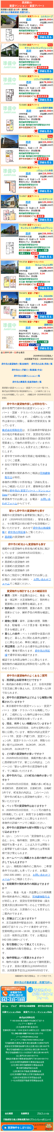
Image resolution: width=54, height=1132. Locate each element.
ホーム (5, 1005)
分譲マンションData (11, 1011)
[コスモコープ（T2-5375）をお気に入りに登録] (36, 37)
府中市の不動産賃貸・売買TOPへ (33, 982)
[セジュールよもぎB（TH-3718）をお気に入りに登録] (36, 288)
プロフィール (43, 1113)
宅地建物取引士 (41, 896)
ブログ (14, 1005)
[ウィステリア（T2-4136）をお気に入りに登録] (36, 162)
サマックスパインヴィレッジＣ (39, 48)
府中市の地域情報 (27, 1005)
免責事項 (25, 1113)
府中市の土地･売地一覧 (41, 364)
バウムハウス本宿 (45, 170)
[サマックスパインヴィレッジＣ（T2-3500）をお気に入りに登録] (36, 71)
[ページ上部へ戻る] (48, 1127)
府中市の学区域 (16, 532)
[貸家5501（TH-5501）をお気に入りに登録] (36, 348)
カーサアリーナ (46, 199)
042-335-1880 (21, 1033)
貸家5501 (48, 325)
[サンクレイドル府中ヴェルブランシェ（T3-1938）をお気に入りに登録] (36, 257)
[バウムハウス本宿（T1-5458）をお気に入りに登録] (36, 191)
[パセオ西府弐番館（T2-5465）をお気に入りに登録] (36, 131)
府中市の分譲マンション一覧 (27, 376)
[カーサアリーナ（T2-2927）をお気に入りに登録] (36, 220)
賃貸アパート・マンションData (37, 1011)
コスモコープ (47, 16)
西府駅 (8, 536)
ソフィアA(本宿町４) (43, 79)
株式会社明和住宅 (12, 430)
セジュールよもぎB (44, 265)
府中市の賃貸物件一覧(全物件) (15, 364)
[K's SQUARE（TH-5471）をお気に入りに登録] (36, 317)
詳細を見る (46, 37)
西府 (28, 19)
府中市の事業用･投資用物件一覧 (27, 382)
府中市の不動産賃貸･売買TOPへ (15, 12)
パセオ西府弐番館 (45, 108)
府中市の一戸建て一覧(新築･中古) (27, 370)
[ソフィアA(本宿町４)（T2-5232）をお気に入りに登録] (36, 100)
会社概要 (9, 1113)
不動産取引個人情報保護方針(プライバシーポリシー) (27, 1119)
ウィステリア (47, 139)
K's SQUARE (46, 296)
